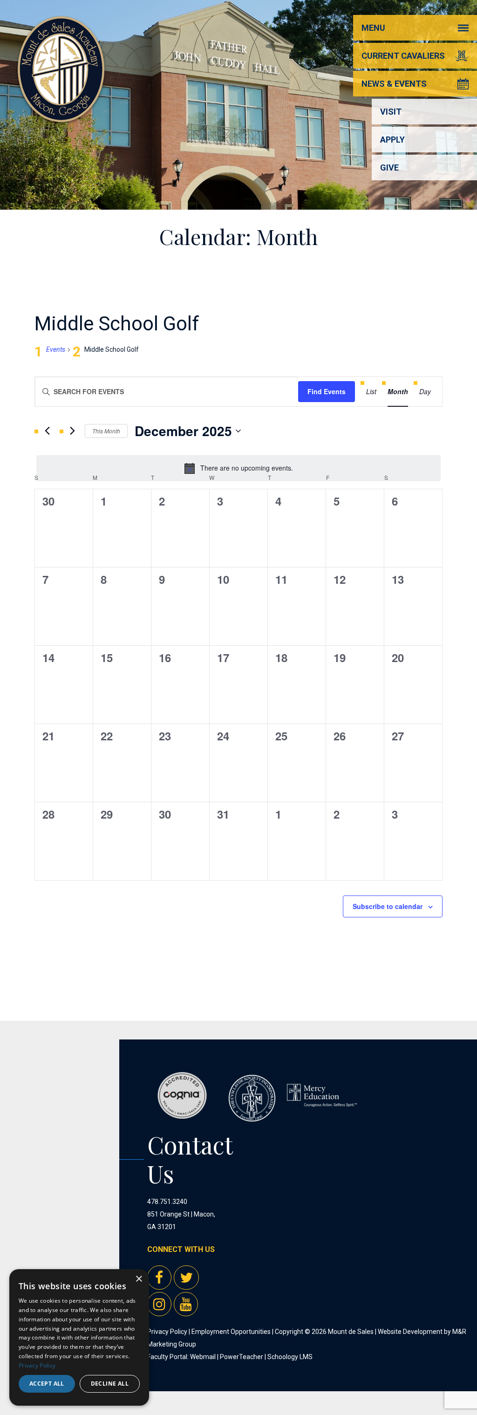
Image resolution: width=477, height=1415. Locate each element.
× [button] (138, 1279)
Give (389, 167)
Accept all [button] (46, 1384)
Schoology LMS (290, 1356)
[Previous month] (47, 431)
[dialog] (79, 1337)
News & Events (394, 84)
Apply (392, 139)
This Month (106, 431)
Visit (391, 111)
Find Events (326, 391)
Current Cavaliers (403, 56)
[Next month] (72, 431)
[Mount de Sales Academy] (61, 112)
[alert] (238, 468)
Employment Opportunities (231, 1331)
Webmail (203, 1356)
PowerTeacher (241, 1356)
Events (55, 349)
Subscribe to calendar (387, 906)
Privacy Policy (167, 1331)
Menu (373, 28)
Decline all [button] (110, 1384)
